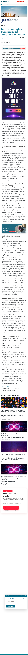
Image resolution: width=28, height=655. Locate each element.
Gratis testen (20, 1)
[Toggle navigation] (5, 2)
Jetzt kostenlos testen (11, 508)
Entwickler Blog (5, 5)
